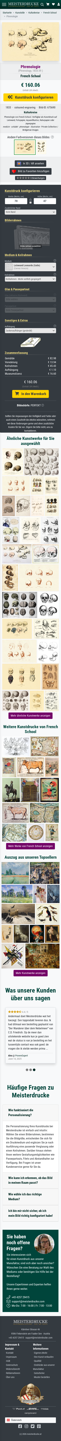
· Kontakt (9, 1352)
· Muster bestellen (41, 1377)
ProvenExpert (21, 1055)
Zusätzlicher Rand (12, 208)
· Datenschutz (11, 1365)
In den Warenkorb (32, 394)
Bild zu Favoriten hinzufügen (32, 171)
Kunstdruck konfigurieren (33, 97)
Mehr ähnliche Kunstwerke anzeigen (30, 715)
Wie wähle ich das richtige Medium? (25, 1196)
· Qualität (37, 1361)
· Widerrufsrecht (12, 1369)
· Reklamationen (12, 1373)
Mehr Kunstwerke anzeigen (30, 973)
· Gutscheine (39, 1373)
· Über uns (9, 1377)
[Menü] (4, 4)
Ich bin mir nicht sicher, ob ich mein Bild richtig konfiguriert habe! (30, 1213)
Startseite (7, 12)
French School (50, 12)
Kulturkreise (34, 12)
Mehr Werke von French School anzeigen (30, 846)
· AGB (7, 1361)
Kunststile (20, 12)
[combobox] (30, 212)
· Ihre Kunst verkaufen (43, 1357)
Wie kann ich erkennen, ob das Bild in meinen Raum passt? (30, 1180)
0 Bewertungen (37, 178)
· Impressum (11, 1357)
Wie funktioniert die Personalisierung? (20, 1112)
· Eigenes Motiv (40, 1352)
